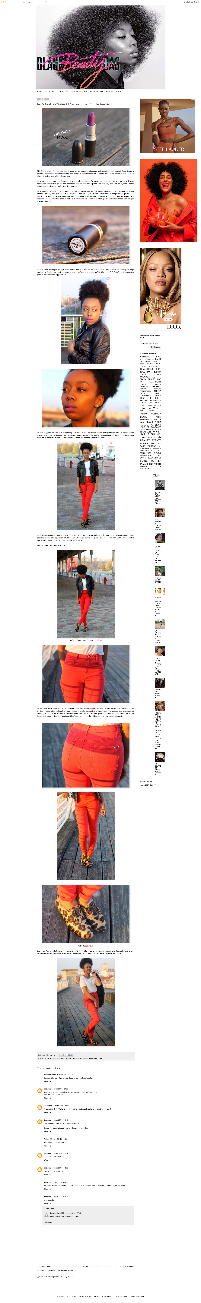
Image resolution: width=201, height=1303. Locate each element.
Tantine (46, 1139)
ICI (107, 174)
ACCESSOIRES (145, 357)
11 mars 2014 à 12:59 (60, 1153)
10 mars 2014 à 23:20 (60, 1089)
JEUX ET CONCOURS (150, 427)
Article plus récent (45, 1266)
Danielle (91, 708)
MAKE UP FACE (147, 434)
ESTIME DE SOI (145, 408)
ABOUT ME (50, 91)
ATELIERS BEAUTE (146, 359)
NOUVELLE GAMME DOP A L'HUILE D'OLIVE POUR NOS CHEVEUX (158, 606)
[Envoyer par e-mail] (60, 1055)
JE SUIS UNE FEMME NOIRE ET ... (158, 694)
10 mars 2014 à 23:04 (65, 1075)
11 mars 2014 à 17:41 (60, 1182)
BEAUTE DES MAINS (150, 360)
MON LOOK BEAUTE (75, 1058)
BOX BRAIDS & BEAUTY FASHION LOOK (158, 524)
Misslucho (48, 1106)
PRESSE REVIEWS (79, 91)
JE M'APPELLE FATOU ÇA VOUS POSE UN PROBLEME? (158, 554)
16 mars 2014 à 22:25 (73, 1213)
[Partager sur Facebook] (68, 1055)
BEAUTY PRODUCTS (150, 375)
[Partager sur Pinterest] (71, 1055)
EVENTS (156, 408)
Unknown (47, 1089)
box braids (149, 382)
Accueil (85, 1266)
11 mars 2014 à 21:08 (60, 1197)
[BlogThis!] (63, 1055)
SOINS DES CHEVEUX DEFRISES (150, 451)
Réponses (50, 1208)
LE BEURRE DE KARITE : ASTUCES (158, 769)
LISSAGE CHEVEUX (146, 430)
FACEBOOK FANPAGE (114, 91)
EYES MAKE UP (150, 411)
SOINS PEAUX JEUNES (150, 458)
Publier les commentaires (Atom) (60, 1270)
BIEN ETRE (156, 377)
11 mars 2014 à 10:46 (60, 1120)
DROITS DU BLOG (154, 405)
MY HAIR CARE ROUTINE (150, 445)
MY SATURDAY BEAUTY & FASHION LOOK (158, 637)
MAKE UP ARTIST (154, 432)
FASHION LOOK (62, 1058)
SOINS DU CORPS (154, 455)
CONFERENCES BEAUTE (150, 396)
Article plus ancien (127, 1266)
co (149, 386)
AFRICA (158, 357)
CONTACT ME (63, 91)
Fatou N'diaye (55, 1213)
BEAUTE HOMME (154, 364)
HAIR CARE (154, 422)
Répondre (47, 1081)
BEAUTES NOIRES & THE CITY (150, 366)
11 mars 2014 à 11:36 (58, 1139)
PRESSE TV (157, 449)
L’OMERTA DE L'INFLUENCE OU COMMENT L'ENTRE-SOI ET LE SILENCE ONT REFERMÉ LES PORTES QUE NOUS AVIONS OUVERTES (158, 731)
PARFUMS (148, 449)
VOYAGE (148, 469)
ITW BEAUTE (155, 425)
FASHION (144, 414)
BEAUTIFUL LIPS (50, 1058)
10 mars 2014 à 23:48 (61, 1106)
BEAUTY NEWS (150, 372)
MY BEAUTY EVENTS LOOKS (92, 1058)
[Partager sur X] (66, 1055)
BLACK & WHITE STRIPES (158, 580)
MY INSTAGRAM (96, 91)
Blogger (141, 1296)
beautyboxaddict (50, 1075)
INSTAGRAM (144, 425)
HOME (39, 91)
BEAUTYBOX (145, 377)
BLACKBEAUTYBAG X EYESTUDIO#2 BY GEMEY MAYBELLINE (158, 666)
